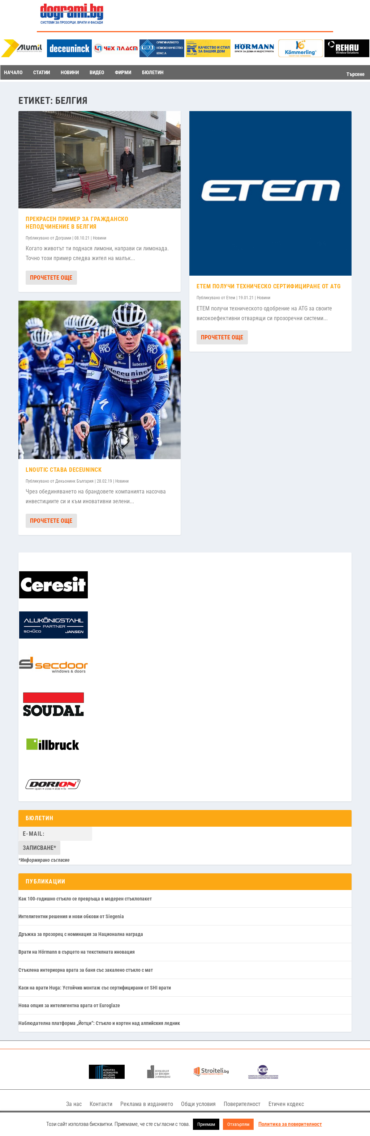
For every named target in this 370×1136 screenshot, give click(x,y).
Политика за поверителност (290, 1124)
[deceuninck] (69, 55)
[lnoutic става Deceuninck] (99, 380)
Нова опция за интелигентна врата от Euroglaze (69, 1005)
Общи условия (198, 1104)
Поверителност (242, 1104)
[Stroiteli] (211, 1076)
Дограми (63, 238)
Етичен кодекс (286, 1104)
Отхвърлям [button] (238, 1124)
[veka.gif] (161, 55)
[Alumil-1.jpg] (23, 55)
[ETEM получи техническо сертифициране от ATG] (270, 193)
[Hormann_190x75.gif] (254, 55)
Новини (99, 238)
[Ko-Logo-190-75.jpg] (300, 55)
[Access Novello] (52, 756)
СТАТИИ (41, 72)
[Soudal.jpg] (53, 717)
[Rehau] (346, 55)
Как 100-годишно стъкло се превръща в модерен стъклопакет (85, 899)
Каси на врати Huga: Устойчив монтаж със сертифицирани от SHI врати (94, 988)
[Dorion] (52, 796)
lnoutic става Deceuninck (64, 469)
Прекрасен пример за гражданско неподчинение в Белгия (77, 223)
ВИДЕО (97, 72)
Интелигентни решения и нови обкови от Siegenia (71, 916)
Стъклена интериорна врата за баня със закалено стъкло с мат (85, 970)
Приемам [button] (206, 1124)
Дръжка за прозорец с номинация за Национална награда (80, 934)
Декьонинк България (74, 481)
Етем (230, 297)
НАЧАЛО (13, 72)
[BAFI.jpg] (107, 1076)
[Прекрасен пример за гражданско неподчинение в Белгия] (99, 159)
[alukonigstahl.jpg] (53, 637)
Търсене (356, 74)
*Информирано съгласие (44, 860)
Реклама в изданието (146, 1104)
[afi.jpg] (159, 1076)
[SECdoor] (53, 676)
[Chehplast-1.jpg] (115, 55)
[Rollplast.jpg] (208, 55)
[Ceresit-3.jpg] (53, 596)
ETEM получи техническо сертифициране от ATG (269, 286)
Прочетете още (51, 277)
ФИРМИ (123, 72)
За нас (74, 1104)
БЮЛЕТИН (153, 72)
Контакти (101, 1104)
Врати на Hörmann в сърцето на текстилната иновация (76, 952)
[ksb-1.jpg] (263, 1076)
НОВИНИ (70, 72)
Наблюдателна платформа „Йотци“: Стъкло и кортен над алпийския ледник (99, 1023)
